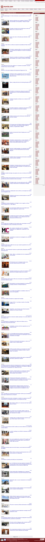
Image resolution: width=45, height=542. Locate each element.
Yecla (31, 458)
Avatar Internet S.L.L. (41, 540)
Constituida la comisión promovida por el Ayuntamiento (12, 459)
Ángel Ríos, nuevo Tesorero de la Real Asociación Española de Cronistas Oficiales (19, 309)
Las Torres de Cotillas (29, 64)
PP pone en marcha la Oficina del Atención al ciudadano (21, 504)
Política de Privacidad (21, 541)
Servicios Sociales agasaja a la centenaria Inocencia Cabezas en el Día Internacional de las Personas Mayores (20, 149)
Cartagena (30, 131)
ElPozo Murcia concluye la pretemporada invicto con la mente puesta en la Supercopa (20, 453)
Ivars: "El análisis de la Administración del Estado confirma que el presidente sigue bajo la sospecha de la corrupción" (16, 394)
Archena (30, 282)
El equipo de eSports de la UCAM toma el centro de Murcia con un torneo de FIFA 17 (20, 29)
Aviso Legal (15, 541)
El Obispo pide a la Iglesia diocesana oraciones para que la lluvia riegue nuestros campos (20, 418)
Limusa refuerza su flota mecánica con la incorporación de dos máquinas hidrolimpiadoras (20, 488)
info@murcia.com (11, 541)
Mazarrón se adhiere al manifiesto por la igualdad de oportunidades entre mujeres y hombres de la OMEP (20, 58)
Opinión (6, 10)
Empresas (2, 10)
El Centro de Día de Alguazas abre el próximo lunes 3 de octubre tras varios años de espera (20, 523)
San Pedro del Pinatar (29, 315)
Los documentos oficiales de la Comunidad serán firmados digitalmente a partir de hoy (19, 208)
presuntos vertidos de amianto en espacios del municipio (12, 298)
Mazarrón (30, 155)
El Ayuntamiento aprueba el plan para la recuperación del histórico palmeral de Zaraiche (20, 358)
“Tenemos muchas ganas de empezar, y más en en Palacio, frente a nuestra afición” (20, 342)
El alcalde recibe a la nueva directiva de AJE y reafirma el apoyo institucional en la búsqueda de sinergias (20, 183)
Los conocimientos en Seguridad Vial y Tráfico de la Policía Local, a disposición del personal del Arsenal (14, 322)
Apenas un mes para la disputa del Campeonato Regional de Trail (14, 70)
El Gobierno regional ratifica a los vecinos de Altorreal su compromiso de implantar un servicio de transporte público (20, 50)
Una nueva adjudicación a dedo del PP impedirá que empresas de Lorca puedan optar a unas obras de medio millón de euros (20, 440)
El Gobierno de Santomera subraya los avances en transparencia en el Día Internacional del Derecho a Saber (20, 92)
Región (31, 14)
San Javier (30, 72)
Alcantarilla (30, 19)
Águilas (31, 214)
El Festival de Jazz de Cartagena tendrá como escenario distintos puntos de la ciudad (19, 263)
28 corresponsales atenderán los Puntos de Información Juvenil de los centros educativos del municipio (21, 530)
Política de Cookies (26, 541)
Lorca (31, 297)
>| (19, 536)
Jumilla (31, 194)
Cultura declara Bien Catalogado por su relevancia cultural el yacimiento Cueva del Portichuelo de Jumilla (20, 472)
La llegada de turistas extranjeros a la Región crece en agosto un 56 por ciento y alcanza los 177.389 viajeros (15, 204)
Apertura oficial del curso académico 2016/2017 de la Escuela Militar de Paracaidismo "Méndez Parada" (20, 21)
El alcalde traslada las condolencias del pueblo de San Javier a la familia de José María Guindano (20, 108)
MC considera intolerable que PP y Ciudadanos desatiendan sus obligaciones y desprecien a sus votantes (19, 229)
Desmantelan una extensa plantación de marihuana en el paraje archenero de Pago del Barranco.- (20, 284)
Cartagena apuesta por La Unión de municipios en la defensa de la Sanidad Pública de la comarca (20, 271)
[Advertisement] (39, 191)
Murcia (31, 27)
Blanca (31, 81)
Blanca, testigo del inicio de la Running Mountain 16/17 (20, 82)
